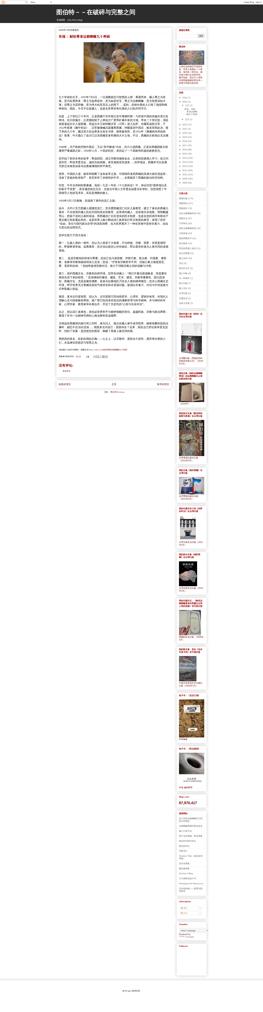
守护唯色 (183, 223)
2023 (185, 124)
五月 (187, 119)
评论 (185, 913)
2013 (185, 162)
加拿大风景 (184, 303)
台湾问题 (183, 293)
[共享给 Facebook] (103, 356)
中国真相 (183, 233)
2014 (185, 158)
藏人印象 (183, 273)
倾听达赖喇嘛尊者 (187, 228)
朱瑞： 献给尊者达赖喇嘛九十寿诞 (190, 111)
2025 (185, 101)
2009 (185, 178)
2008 (185, 183)
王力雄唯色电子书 (187, 878)
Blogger (128, 991)
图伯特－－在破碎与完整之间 (95, 12)
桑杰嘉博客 (184, 868)
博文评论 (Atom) (117, 392)
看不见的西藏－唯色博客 (190, 836)
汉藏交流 (183, 298)
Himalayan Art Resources (191, 883)
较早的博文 (163, 384)
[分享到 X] (100, 356)
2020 (185, 133)
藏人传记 (183, 288)
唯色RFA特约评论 (187, 841)
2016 (185, 149)
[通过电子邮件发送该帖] (87, 356)
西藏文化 (183, 218)
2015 (185, 153)
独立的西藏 (184, 253)
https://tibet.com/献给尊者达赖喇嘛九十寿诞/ (108, 350)
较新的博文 (65, 384)
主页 (114, 384)
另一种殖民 (184, 278)
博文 (185, 908)
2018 (185, 141)
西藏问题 (183, 198)
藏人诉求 (183, 258)
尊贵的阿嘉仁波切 (187, 248)
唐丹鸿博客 (184, 863)
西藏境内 (183, 203)
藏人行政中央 (185, 831)
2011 (185, 170)
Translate (189, 937)
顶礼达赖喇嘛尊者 (187, 213)
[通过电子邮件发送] (94, 356)
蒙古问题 (183, 283)
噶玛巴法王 (184, 268)
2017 (185, 145)
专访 (181, 263)
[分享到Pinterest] (106, 356)
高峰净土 (183, 851)
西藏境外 (183, 208)
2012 (185, 166)
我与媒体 (183, 243)
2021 (185, 129)
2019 (185, 137)
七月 (187, 105)
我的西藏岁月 (185, 238)
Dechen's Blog (186, 873)
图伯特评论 (184, 846)
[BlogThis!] (97, 356)
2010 (185, 174)
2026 (185, 97)
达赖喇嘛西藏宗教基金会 (190, 826)
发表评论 (66, 371)
